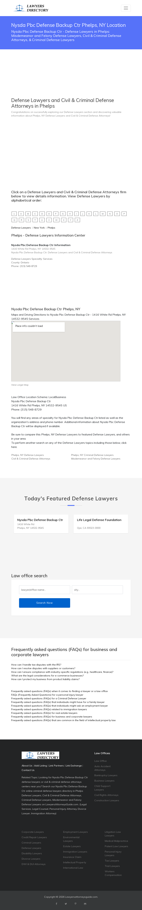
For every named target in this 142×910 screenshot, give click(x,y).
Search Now (44, 602)
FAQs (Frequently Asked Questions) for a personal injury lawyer (47, 694)
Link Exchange (74, 765)
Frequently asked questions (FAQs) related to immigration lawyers (49, 709)
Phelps (51, 227)
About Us (27, 765)
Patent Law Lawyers (116, 846)
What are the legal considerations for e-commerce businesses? (47, 675)
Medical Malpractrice (116, 840)
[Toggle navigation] (126, 8)
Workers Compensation (113, 873)
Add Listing (40, 765)
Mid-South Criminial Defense (97, 520)
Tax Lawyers (112, 860)
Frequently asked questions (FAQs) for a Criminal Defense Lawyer (48, 698)
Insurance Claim (72, 857)
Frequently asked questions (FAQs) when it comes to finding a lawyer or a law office (59, 691)
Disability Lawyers (32, 853)
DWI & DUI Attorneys (34, 864)
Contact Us (28, 770)
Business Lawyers (104, 780)
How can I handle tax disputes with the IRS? (36, 664)
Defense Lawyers (21, 227)
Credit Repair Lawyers (34, 837)
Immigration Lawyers (75, 851)
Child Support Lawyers (102, 787)
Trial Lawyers (112, 866)
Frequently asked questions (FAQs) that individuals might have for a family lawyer (58, 702)
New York (39, 227)
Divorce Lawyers (31, 858)
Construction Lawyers (106, 800)
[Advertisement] (71, 64)
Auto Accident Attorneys (102, 768)
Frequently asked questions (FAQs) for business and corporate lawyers (51, 716)
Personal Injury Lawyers (113, 853)
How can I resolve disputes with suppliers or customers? (43, 668)
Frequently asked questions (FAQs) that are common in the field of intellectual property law (63, 720)
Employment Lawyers (75, 831)
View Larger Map (20, 384)
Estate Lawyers (72, 846)
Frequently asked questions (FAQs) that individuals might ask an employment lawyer (59, 705)
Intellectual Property (74, 862)
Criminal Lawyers (31, 842)
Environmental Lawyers (71, 839)
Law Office (100, 760)
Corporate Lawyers (33, 831)
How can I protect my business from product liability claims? (45, 679)
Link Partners (56, 765)
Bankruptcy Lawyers (105, 775)
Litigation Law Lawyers (113, 833)
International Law (73, 867)
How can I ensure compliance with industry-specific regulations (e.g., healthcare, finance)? (62, 671)
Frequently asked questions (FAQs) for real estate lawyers (44, 713)
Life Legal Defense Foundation (39, 520)
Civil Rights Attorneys (106, 795)
